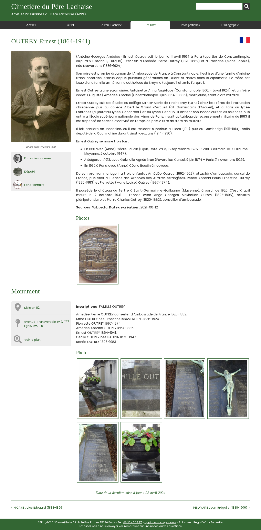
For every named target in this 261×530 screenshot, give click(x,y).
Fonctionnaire (34, 185)
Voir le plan (32, 340)
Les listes (150, 25)
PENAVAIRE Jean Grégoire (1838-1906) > (221, 508)
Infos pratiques (190, 25)
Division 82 (32, 308)
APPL (71, 25)
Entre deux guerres (38, 158)
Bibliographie (230, 25)
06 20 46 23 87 (132, 522)
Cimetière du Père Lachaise (51, 9)
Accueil (31, 25)
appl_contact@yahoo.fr (160, 522)
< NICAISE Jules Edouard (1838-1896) (37, 508)
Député (29, 172)
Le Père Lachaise (111, 25)
